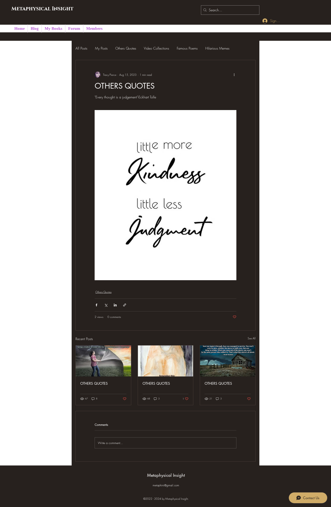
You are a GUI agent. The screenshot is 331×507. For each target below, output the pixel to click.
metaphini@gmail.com (166, 485)
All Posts (81, 48)
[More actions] (234, 74)
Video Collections (156, 48)
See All (252, 338)
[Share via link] (124, 305)
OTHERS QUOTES (94, 383)
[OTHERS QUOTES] (103, 360)
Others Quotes (125, 48)
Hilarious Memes (217, 48)
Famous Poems (187, 48)
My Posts (101, 48)
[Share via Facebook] (96, 305)
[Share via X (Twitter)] (106, 305)
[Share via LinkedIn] (115, 305)
